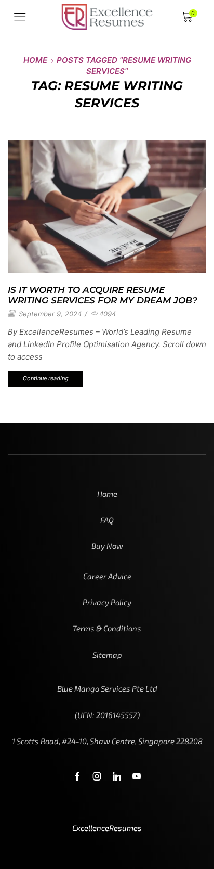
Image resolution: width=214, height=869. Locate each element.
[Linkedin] (117, 776)
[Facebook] (77, 776)
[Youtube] (136, 776)
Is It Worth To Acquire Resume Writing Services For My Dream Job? (102, 295)
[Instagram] (97, 776)
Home (35, 60)
